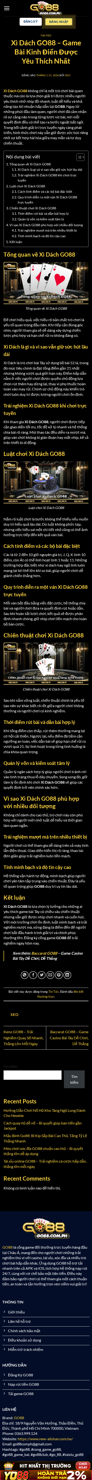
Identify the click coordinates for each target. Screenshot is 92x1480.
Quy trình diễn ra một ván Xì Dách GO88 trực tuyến (47, 199)
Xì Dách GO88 (15, 90)
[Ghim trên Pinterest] (59, 975)
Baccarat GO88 (44, 953)
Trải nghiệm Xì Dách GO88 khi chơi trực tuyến (47, 177)
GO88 (7, 1247)
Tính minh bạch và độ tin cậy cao (42, 236)
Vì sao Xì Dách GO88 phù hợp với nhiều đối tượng (46, 225)
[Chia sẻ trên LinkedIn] (67, 975)
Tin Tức (46, 35)
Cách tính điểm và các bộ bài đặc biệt (45, 191)
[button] (7, 8)
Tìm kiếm (10, 1066)
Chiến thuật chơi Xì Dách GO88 (33, 208)
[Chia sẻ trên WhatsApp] (25, 975)
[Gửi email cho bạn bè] (50, 975)
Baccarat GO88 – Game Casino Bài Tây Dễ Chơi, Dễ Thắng (69, 1037)
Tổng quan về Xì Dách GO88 (30, 164)
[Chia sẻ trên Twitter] (42, 975)
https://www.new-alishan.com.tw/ (45, 1438)
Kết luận (15, 242)
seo (68, 75)
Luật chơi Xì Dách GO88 (27, 186)
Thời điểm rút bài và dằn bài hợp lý (43, 213)
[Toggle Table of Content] (78, 157)
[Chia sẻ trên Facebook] (33, 975)
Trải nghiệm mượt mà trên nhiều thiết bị (47, 230)
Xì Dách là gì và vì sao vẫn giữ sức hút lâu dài (50, 169)
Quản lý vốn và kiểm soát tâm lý (41, 219)
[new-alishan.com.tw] (46, 8)
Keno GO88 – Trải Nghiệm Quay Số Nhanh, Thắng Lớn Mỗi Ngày (23, 1037)
